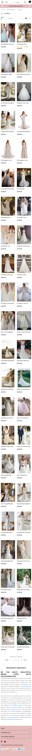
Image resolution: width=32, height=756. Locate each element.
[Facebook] (1, 742)
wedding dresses (26, 686)
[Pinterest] (5, 742)
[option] (16, 6)
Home (3, 9)
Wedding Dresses (11, 9)
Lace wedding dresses (16, 705)
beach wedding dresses (13, 709)
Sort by (2, 18)
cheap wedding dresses (13, 719)
